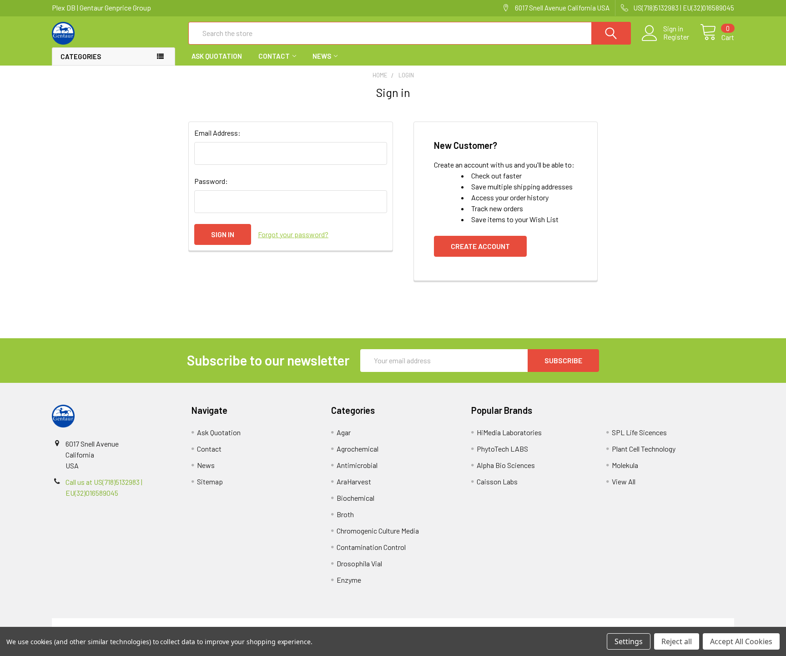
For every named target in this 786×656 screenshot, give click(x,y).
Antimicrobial (357, 465)
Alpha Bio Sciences (506, 465)
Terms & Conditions (137, 623)
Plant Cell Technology (643, 448)
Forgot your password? (293, 234)
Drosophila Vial (359, 563)
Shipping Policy (307, 623)
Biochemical (355, 497)
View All (623, 481)
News (321, 56)
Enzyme (349, 579)
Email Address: (217, 132)
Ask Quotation (216, 56)
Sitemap (210, 481)
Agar (344, 432)
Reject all (676, 641)
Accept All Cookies (741, 641)
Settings (629, 641)
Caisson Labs (497, 481)
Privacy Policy (649, 623)
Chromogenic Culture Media (378, 530)
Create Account (480, 246)
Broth (345, 514)
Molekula (625, 465)
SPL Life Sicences (639, 432)
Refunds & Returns (478, 623)
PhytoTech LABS (502, 448)
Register (676, 37)
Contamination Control (371, 547)
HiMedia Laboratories (509, 432)
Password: (211, 181)
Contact (274, 56)
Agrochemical (357, 448)
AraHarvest (354, 481)
